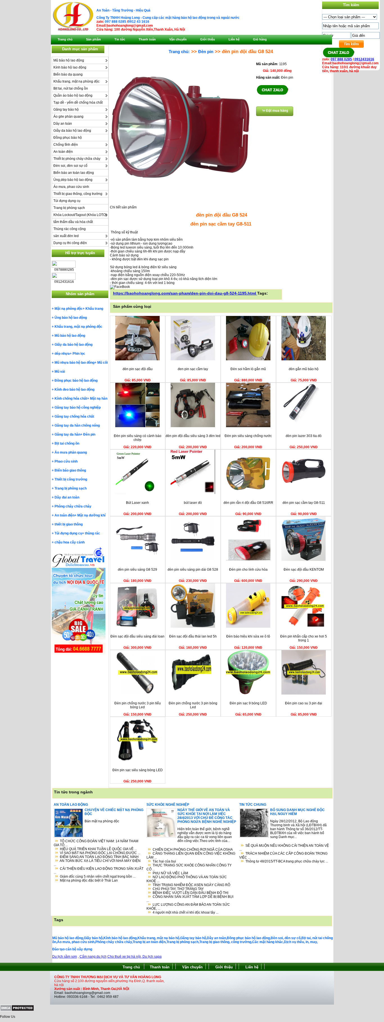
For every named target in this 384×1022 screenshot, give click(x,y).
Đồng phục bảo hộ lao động (76, 381)
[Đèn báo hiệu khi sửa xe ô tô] (248, 627)
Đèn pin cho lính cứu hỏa (248, 570)
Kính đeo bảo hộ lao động (74, 389)
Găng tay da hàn (67, 434)
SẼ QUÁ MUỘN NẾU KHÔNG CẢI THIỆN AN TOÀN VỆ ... (284, 848)
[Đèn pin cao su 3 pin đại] (303, 693)
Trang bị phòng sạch (69, 208)
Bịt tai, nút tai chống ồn (70, 88)
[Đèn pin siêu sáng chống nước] (248, 426)
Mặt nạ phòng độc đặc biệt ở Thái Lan (89, 880)
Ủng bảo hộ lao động (71, 318)
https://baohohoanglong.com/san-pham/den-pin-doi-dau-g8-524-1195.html (185, 293)
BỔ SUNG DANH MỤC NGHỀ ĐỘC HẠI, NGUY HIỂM (297, 812)
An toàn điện (63, 152)
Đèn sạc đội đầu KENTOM (304, 570)
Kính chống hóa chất (71, 398)
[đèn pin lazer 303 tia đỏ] (303, 426)
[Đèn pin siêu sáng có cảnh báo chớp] (137, 426)
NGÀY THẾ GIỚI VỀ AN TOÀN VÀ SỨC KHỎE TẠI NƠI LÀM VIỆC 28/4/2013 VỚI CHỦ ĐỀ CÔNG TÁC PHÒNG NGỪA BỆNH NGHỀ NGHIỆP (206, 816)
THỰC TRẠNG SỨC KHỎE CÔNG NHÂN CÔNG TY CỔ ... (189, 867)
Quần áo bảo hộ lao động (72, 95)
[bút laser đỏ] (193, 493)
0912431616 (364, 59)
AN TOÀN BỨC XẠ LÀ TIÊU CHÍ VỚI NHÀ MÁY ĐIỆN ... (97, 863)
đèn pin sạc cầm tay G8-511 (304, 503)
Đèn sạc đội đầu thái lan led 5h (193, 636)
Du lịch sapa (152, 957)
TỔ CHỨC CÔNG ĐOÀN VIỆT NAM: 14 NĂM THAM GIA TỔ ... (96, 843)
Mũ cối (102, 363)
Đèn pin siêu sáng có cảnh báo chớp (137, 438)
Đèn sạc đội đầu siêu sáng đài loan (137, 636)
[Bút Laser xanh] (137, 493)
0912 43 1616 (138, 22)
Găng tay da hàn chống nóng (77, 425)
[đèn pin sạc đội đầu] (137, 359)
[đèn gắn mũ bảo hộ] (303, 359)
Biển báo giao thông (70, 470)
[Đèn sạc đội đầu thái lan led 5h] (193, 627)
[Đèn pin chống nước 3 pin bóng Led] (193, 693)
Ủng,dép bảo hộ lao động (72, 180)
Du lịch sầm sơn (64, 957)
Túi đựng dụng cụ (66, 201)
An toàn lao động (71, 805)
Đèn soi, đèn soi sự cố (70, 166)
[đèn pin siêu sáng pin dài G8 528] (193, 560)
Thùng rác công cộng (69, 229)
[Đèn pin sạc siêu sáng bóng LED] (137, 760)
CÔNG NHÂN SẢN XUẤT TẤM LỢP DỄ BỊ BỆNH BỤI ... (189, 899)
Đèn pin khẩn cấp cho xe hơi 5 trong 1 (303, 638)
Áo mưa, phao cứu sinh (71, 187)
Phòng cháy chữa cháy (73, 506)
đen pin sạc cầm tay (193, 369)
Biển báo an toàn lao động (73, 173)
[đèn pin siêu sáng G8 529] (137, 560)
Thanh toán (160, 967)
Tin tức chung (252, 805)
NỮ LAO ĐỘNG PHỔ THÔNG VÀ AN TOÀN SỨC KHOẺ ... (186, 879)
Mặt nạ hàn (98, 398)
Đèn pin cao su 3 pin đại (303, 703)
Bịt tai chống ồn (67, 443)
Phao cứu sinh (66, 461)
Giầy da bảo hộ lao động (72, 131)
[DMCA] (17, 1010)
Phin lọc (79, 354)
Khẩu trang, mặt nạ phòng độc (76, 81)
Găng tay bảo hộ (66, 109)
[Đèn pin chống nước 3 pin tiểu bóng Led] (137, 693)
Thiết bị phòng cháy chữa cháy (76, 159)
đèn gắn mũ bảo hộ (304, 369)
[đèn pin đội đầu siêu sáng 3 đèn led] (193, 426)
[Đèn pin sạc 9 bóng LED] (248, 693)
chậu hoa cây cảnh (70, 542)
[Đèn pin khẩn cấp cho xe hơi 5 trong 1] (303, 627)
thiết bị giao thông (69, 524)
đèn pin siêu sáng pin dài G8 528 (193, 570)
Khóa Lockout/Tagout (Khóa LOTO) (80, 215)
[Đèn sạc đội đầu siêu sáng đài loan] (137, 627)
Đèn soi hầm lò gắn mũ (248, 369)
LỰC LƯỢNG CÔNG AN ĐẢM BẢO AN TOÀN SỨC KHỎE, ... (188, 907)
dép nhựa (62, 354)
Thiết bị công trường (71, 479)
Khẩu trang (94, 309)
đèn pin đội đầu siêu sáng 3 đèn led (193, 436)
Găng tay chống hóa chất (74, 416)
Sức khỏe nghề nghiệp (167, 805)
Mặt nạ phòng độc (69, 309)
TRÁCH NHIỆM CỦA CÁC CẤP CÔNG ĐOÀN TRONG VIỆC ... (283, 855)
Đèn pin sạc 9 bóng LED (248, 703)
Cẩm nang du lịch (93, 957)
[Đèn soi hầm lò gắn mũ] (248, 359)
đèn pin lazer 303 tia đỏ (304, 436)
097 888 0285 (115, 22)
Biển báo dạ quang (68, 74)
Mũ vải (60, 372)
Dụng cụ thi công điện (70, 243)
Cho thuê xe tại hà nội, (125, 957)
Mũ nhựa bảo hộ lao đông (74, 363)
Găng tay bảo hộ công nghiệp (78, 407)
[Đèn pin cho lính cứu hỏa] (248, 560)
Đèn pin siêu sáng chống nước (248, 436)
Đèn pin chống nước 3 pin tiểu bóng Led (137, 705)
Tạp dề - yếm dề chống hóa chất (78, 102)
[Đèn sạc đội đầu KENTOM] (303, 560)
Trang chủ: (179, 51)
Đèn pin (89, 434)
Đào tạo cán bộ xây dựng (72, 949)
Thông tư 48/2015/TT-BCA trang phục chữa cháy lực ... (286, 861)
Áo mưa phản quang (71, 452)
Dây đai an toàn (67, 497)
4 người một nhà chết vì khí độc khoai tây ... (185, 912)
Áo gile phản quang (68, 117)
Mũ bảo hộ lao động (68, 60)
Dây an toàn (62, 124)
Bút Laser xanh (137, 503)
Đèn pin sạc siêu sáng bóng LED (137, 770)
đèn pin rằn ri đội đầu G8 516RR (248, 503)
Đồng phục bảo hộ (67, 138)
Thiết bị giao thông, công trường (77, 194)
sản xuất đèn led (66, 236)
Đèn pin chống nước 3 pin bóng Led (193, 705)
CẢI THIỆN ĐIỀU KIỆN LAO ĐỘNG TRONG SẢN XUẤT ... (98, 871)
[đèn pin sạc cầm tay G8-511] (303, 493)
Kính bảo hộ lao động (69, 67)
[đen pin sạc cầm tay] (193, 359)
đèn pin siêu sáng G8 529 (137, 570)
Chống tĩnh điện (65, 145)
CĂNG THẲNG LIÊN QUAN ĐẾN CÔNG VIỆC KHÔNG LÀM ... (190, 855)
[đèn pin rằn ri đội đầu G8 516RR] (248, 493)
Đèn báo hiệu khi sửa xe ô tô (248, 636)
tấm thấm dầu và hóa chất (73, 222)
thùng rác (92, 533)
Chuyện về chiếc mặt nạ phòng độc (114, 812)
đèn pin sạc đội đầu (138, 369)
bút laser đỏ (193, 503)
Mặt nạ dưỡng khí (91, 515)
